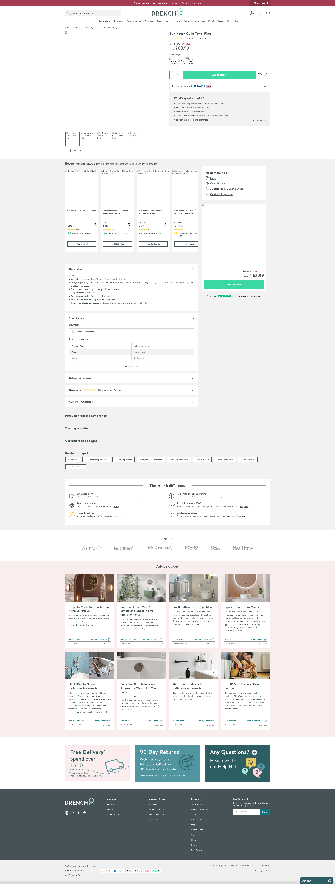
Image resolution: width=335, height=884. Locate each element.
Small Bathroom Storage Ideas (192, 607)
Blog (193, 824)
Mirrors (187, 20)
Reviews (73, 389)
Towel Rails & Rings (110, 27)
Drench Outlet (197, 830)
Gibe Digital (266, 871)
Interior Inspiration (101, 639)
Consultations (218, 183)
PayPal (193, 835)
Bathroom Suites (134, 20)
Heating (176, 20)
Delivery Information (157, 809)
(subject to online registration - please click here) (126, 302)
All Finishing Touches (123, 459)
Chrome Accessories (225, 459)
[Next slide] (195, 211)
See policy (217, 496)
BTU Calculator (197, 819)
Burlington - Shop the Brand (151, 459)
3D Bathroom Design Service (226, 188)
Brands (211, 20)
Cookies (255, 865)
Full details (258, 120)
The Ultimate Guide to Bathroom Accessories (83, 686)
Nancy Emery (74, 639)
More (137, 496)
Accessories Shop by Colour (96, 459)
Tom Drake (229, 639)
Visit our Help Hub (74, 870)
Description (75, 269)
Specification (76, 318)
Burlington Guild (202, 459)
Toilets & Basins (103, 20)
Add (85, 244)
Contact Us (153, 819)
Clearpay (194, 845)
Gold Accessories (248, 459)
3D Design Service (198, 804)
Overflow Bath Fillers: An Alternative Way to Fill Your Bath (138, 688)
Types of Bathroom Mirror (241, 607)
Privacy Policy (244, 865)
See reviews (115, 515)
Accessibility (265, 865)
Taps (167, 20)
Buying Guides (259, 639)
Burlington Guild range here (102, 299)
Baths (159, 20)
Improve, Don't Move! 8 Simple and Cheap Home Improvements (137, 611)
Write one (203, 38)
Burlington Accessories (179, 459)
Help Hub (153, 804)
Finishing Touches (93, 27)
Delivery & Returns (80, 378)
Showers (149, 20)
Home (67, 27)
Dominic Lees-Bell (128, 639)
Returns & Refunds (156, 814)
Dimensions (81, 151)
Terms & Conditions (230, 865)
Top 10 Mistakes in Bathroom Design (243, 686)
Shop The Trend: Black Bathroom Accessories (187, 686)
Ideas (220, 20)
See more (240, 515)
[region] (131, 213)
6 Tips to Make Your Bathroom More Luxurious (88, 609)
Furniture (118, 20)
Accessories (199, 20)
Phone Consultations (199, 809)
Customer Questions (81, 401)
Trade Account (197, 814)
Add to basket (228, 74)
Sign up (265, 811)
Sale (228, 20)
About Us (111, 804)
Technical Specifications (86, 331)
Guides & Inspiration (221, 194)
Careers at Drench (114, 814)
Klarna (193, 840)
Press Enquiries (197, 850)
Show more (130, 366)
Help (236, 20)
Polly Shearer (178, 639)
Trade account (261, 3)
